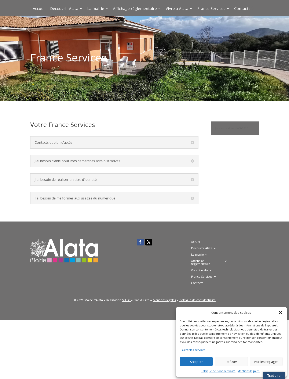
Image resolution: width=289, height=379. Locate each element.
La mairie (95, 9)
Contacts (242, 9)
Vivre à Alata (177, 9)
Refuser (231, 361)
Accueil (39, 9)
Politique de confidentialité (197, 300)
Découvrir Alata (64, 9)
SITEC (126, 300)
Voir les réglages (266, 361)
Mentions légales (249, 371)
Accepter (196, 361)
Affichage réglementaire (135, 9)
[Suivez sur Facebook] (140, 242)
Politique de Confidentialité (218, 371)
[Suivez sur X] (148, 242)
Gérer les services (193, 350)
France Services (211, 9)
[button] (280, 313)
